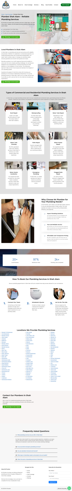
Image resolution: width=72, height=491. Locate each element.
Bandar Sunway (5, 347)
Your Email (51, 476)
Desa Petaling (5, 364)
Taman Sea (53, 369)
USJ (52, 363)
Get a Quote (65, 4)
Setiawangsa (29, 379)
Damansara (4, 358)
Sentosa (53, 334)
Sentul (52, 351)
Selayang (53, 343)
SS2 (51, 356)
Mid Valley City (29, 368)
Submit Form (53, 482)
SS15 (52, 353)
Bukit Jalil (4, 356)
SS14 (52, 355)
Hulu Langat (29, 332)
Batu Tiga (4, 350)
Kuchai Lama (29, 340)
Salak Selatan (29, 369)
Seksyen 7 (28, 373)
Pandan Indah (29, 363)
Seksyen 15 (53, 337)
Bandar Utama (5, 343)
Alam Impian (5, 337)
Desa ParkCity (5, 363)
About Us (20, 4)
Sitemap (29, 478)
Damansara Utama (6, 366)
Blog (42, 4)
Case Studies (48, 4)
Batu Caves (4, 351)
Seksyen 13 (29, 371)
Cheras (3, 373)
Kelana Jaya (29, 338)
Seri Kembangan (54, 347)
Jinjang (3, 374)
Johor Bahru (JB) (30, 335)
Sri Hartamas (29, 376)
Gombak (28, 334)
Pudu (27, 358)
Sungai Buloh (54, 360)
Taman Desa (54, 374)
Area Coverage (28, 4)
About (28, 472)
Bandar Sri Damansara (7, 332)
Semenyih (53, 335)
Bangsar (4, 342)
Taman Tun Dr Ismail (55, 376)
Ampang (4, 338)
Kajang (3, 376)
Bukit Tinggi (4, 355)
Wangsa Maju (54, 377)
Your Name (51, 470)
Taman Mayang (54, 368)
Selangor (53, 350)
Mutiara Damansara (30, 353)
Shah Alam (53, 340)
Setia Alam (53, 338)
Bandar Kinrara (5, 335)
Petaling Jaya (29, 361)
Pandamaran (29, 356)
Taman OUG (53, 379)
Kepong (28, 342)
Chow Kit (4, 368)
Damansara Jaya (6, 369)
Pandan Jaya (29, 364)
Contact (56, 4)
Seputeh (28, 374)
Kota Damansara (30, 337)
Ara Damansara (5, 334)
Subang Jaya (54, 364)
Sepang (52, 342)
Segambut (53, 345)
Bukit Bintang (5, 345)
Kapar (27, 348)
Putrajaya (28, 360)
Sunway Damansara (55, 358)
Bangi (3, 348)
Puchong (28, 350)
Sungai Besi (53, 381)
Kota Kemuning (29, 343)
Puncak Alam (29, 355)
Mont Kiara (29, 366)
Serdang (53, 348)
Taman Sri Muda (54, 361)
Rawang (28, 351)
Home (14, 4)
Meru (27, 345)
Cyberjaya (4, 377)
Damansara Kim (5, 371)
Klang (27, 347)
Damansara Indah (6, 360)
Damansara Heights (6, 361)
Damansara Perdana (6, 379)
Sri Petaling (29, 377)
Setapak (53, 332)
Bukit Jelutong (5, 353)
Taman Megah (54, 371)
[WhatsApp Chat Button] (69, 488)
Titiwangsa (53, 373)
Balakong (4, 340)
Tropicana (53, 366)
